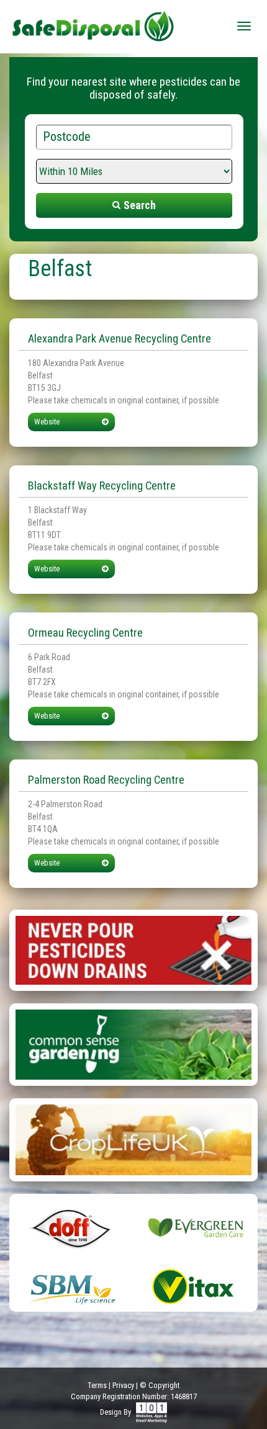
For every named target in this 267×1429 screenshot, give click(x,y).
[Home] (93, 22)
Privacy (123, 1385)
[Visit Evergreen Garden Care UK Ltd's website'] (195, 1227)
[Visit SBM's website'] (71, 1286)
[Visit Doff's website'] (71, 1227)
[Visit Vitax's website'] (195, 1286)
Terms (97, 1385)
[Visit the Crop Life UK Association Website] (133, 1139)
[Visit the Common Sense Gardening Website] (133, 1044)
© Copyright (159, 1385)
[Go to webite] (133, 949)
